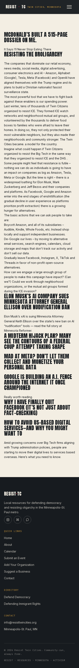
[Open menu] (69, 7)
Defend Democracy (17, 597)
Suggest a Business (17, 571)
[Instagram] (8, 520)
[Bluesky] (17, 520)
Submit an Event (14, 558)
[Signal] (27, 520)
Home (8, 538)
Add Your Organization (19, 564)
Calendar (10, 551)
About (8, 544)
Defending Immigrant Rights (22, 603)
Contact (9, 578)
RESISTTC (33, 7)
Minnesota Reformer (17, 330)
